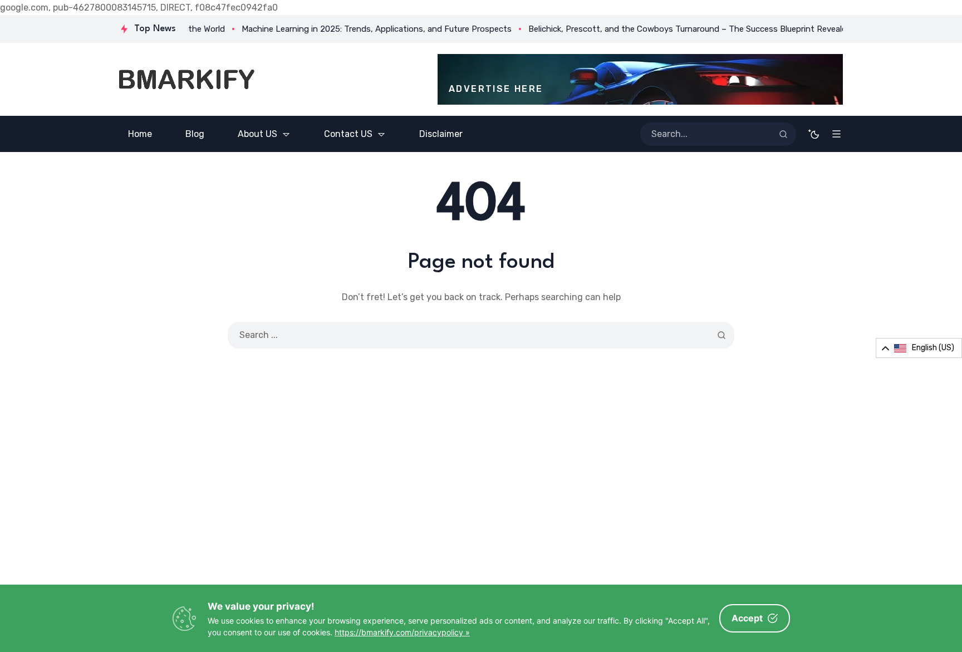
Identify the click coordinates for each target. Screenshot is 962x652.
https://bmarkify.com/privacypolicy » (402, 632)
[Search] (783, 134)
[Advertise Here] (640, 79)
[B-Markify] (186, 79)
